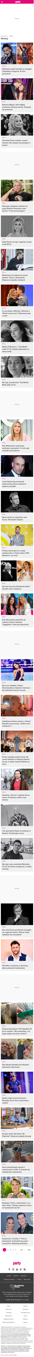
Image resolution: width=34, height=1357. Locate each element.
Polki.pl (25, 1306)
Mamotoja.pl (8, 1316)
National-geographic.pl (9, 1322)
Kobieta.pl (25, 1309)
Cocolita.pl (8, 1312)
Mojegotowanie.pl (8, 1319)
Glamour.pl (9, 1309)
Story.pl (25, 1322)
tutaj (15, 1355)
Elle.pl (8, 1306)
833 (21, 1250)
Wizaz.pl (25, 1319)
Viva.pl (25, 1316)
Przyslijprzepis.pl (25, 1312)
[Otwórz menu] (2, 2)
